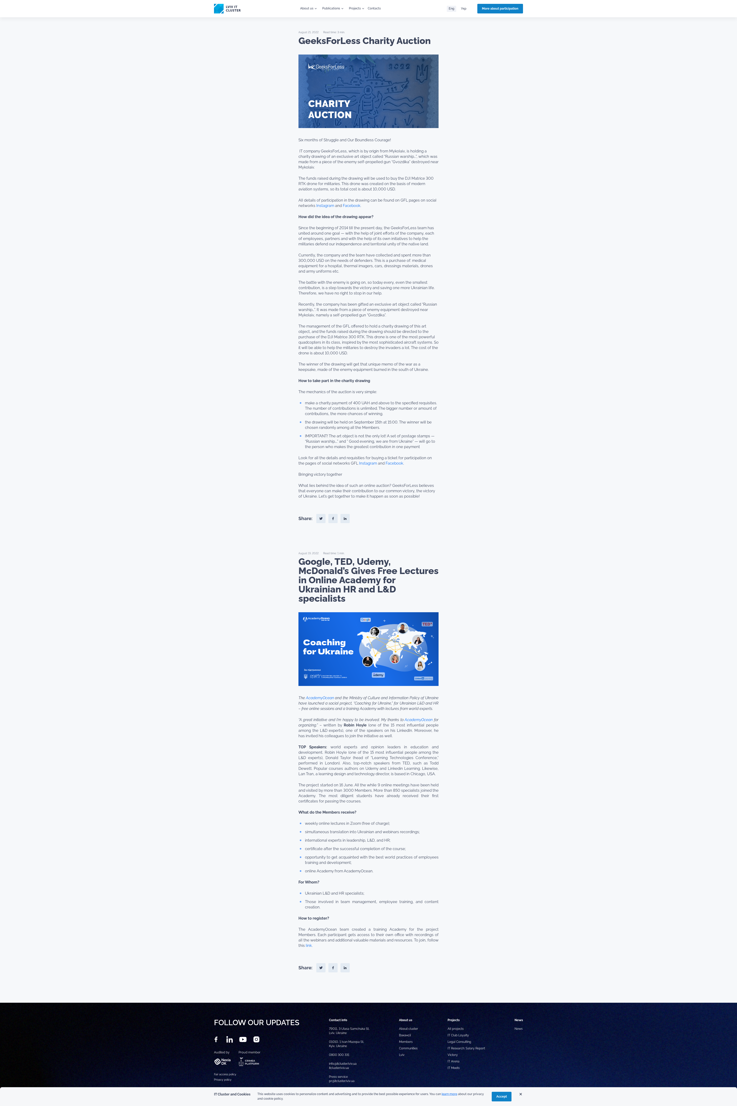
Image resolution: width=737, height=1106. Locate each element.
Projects (355, 8)
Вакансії (405, 1035)
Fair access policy (225, 1074)
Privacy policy (222, 1079)
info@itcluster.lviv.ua (343, 1063)
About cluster (408, 1029)
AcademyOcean (320, 698)
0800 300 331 (339, 1055)
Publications (331, 8)
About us (306, 8)
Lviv (402, 1055)
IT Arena (453, 1061)
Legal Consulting (459, 1042)
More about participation (500, 8)
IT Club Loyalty (458, 1035)
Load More (368, 993)
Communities (408, 1048)
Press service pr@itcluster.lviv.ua (341, 1079)
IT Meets (454, 1068)
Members (406, 1042)
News (519, 1029)
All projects (456, 1029)
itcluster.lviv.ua (339, 1068)
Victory (453, 1055)
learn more (449, 1094)
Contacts (374, 8)
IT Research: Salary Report (466, 1048)
